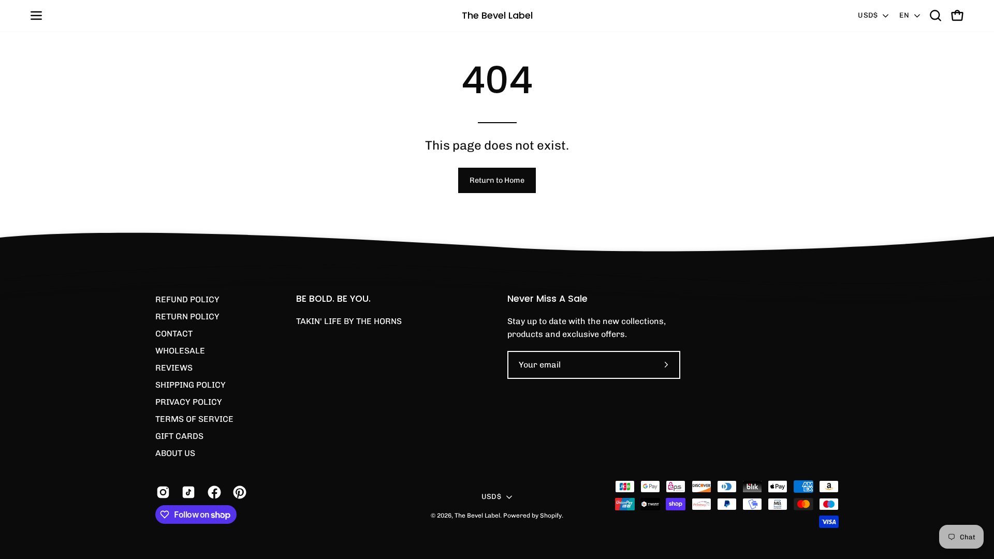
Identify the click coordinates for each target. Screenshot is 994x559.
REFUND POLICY (187, 299)
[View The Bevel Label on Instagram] (161, 492)
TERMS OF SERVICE (194, 419)
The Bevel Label (497, 15)
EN (904, 15)
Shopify (551, 515)
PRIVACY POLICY (188, 402)
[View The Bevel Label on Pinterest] (238, 492)
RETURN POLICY (187, 316)
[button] (935, 15)
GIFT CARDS (179, 436)
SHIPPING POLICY (190, 385)
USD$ (868, 15)
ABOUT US (175, 453)
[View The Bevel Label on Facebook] (212, 492)
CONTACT (174, 334)
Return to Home (497, 180)
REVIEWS (174, 368)
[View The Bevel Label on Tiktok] (187, 492)
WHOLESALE (180, 351)
